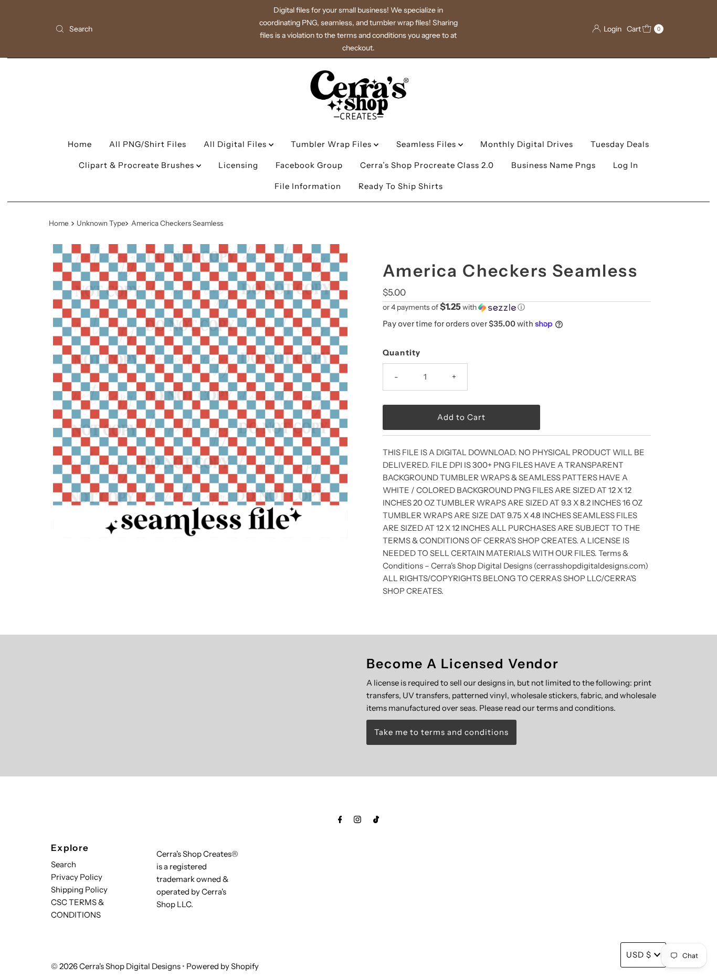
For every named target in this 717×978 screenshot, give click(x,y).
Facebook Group (309, 165)
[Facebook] (340, 819)
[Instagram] (357, 819)
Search (63, 864)
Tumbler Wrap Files (332, 144)
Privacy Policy (76, 877)
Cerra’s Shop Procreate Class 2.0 (427, 165)
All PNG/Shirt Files (147, 144)
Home (80, 144)
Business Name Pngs (553, 165)
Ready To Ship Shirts (400, 186)
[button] (517, 307)
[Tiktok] (376, 819)
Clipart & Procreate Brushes (137, 165)
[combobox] (150, 28)
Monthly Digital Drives (526, 144)
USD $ (638, 955)
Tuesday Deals (620, 144)
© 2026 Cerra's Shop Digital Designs (116, 966)
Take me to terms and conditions (441, 732)
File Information (308, 186)
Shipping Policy (79, 890)
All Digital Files (236, 144)
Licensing (238, 165)
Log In (625, 165)
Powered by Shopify (222, 966)
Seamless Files (427, 144)
